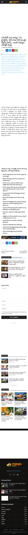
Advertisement (16, 529)
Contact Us (22, 529)
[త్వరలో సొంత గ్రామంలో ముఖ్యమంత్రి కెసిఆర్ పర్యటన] (4, 491)
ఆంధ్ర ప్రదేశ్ (3, 264)
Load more (13, 385)
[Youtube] (17, 474)
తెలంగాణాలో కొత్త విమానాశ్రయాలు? (23, 252)
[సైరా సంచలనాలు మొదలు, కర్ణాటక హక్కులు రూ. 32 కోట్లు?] (4, 485)
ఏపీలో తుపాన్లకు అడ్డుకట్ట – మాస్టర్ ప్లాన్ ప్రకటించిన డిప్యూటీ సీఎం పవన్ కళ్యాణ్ (20, 418)
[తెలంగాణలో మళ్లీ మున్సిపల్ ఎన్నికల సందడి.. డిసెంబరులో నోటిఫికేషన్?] (7, 396)
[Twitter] (10, 50)
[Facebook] (7, 50)
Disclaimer (6, 529)
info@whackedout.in (16, 471)
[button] (2, 2)
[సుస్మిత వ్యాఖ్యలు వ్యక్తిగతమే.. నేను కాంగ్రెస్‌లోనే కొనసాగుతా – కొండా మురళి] (4, 367)
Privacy (10, 529)
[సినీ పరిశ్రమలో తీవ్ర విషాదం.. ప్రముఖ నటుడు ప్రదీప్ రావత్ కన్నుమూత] (4, 269)
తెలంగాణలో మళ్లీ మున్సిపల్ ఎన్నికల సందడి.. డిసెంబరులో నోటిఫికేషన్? (6, 403)
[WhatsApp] (16, 50)
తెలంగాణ (3, 400)
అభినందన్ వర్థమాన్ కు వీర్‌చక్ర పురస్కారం (7, 252)
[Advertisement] (14, 18)
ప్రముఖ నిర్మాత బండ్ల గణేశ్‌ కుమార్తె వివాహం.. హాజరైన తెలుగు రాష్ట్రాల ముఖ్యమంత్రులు (16, 262)
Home (2, 34)
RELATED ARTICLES (6, 257)
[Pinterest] (13, 50)
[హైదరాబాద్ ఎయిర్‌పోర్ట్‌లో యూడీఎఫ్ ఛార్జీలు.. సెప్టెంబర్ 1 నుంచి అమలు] (4, 361)
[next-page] (4, 281)
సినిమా (3, 270)
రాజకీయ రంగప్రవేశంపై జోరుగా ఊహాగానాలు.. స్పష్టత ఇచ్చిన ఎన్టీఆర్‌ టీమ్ (17, 275)
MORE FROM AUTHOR (17, 257)
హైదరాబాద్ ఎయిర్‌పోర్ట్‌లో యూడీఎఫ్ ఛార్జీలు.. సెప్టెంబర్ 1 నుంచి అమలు (20, 403)
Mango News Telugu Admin (8, 47)
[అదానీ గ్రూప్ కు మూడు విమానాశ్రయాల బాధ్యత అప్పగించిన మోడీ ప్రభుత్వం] (4, 498)
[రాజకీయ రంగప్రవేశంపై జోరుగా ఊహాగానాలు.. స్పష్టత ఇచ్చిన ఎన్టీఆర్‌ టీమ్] (4, 275)
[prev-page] (2, 281)
